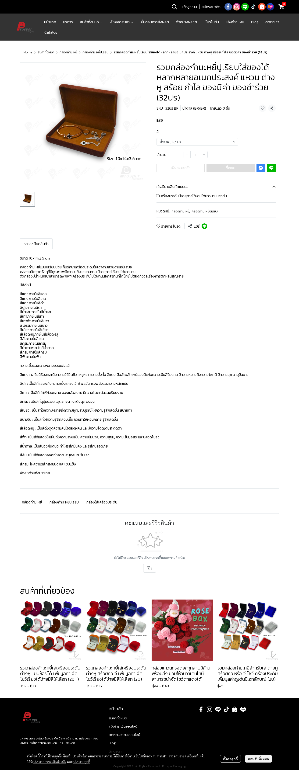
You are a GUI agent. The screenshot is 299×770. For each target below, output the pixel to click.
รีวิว (149, 568)
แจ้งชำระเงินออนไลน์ (123, 726)
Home (28, 52)
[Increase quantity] (204, 154)
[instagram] (236, 6)
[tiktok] (253, 6)
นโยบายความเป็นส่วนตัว (49, 762)
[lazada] (270, 6)
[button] (174, 7)
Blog (112, 743)
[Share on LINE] (204, 226)
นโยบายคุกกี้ (81, 762)
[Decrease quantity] (187, 154)
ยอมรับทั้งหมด (258, 759)
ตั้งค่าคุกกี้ (230, 759)
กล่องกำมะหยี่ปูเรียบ (95, 52)
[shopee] (262, 6)
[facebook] (228, 6)
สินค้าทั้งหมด (46, 52)
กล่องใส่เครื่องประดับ (101, 502)
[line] (245, 6)
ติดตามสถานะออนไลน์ (124, 734)
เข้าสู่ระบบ (189, 7)
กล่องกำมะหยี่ (68, 52)
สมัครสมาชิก (211, 7)
